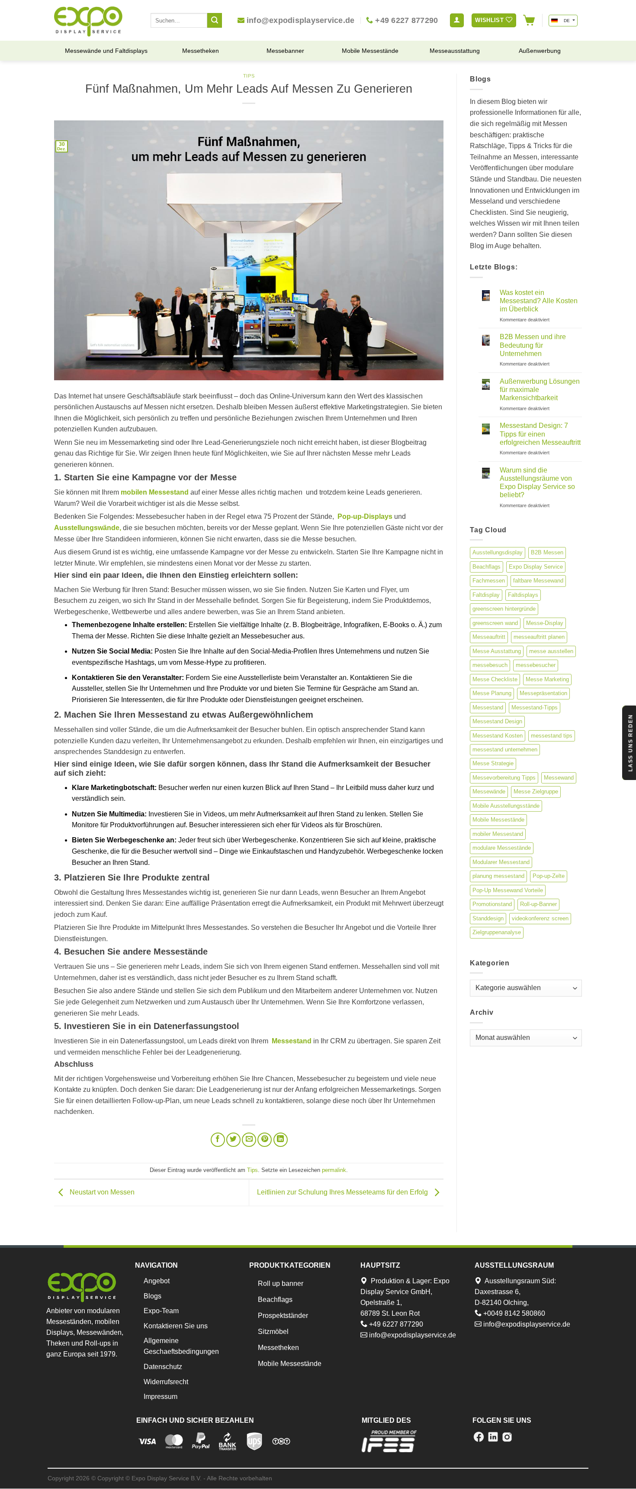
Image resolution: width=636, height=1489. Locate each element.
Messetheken (278, 1347)
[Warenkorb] (529, 20)
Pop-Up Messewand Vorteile (507, 890)
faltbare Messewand (538, 580)
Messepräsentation (543, 693)
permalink (334, 1170)
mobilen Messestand (155, 492)
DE (566, 20)
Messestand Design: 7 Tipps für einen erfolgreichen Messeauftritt (540, 434)
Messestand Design (497, 721)
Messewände (488, 791)
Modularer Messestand (501, 862)
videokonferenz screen (540, 918)
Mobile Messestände (498, 819)
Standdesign (488, 918)
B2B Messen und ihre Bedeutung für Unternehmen (533, 345)
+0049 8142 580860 (513, 1313)
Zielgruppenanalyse (496, 932)
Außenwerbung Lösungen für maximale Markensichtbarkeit (540, 389)
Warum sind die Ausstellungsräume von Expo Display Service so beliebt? (537, 482)
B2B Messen (547, 552)
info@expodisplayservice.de (411, 1335)
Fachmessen (488, 580)
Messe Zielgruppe (536, 791)
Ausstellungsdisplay (497, 552)
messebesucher (536, 665)
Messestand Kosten (497, 735)
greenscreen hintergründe (504, 608)
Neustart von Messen (101, 1192)
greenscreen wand (495, 623)
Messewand (559, 777)
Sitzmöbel (273, 1331)
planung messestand (498, 876)
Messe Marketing (547, 679)
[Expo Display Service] (88, 21)
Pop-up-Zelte (549, 876)
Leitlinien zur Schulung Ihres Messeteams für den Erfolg (343, 1192)
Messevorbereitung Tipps (504, 777)
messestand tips (551, 735)
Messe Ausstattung (496, 651)
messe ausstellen (551, 651)
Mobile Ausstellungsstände (506, 806)
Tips (248, 75)
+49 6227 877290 (395, 1324)
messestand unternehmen (504, 749)
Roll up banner (280, 1283)
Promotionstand (492, 904)
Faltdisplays (523, 595)
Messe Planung (491, 693)
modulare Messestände (501, 848)
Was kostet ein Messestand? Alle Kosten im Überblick (539, 301)
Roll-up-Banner (538, 904)
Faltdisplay (486, 595)
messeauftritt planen (539, 637)
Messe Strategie (493, 763)
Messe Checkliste (494, 679)
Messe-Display (544, 623)
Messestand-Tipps (534, 707)
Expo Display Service (536, 566)
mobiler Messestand (497, 834)
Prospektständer (283, 1315)
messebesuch (490, 665)
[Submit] (214, 20)
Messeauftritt (488, 637)
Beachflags (486, 566)
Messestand (487, 707)
